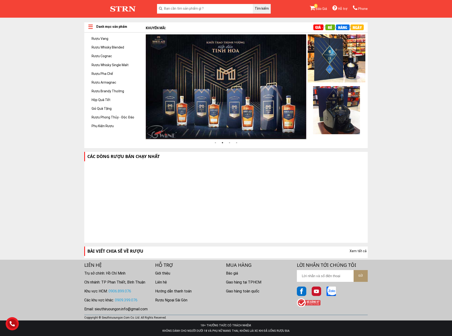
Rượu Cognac (102, 56)
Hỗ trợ (342, 9)
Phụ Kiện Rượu (103, 126)
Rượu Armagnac (104, 82)
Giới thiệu (162, 273)
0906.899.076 (120, 291)
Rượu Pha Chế (102, 74)
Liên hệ (161, 282)
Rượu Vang (100, 38)
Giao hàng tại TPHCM (243, 282)
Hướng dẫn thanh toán (173, 291)
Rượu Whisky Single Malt (110, 65)
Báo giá (232, 273)
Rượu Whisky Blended (108, 47)
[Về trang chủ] (122, 9)
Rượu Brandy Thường (108, 91)
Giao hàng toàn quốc (242, 291)
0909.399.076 (126, 300)
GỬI (360, 275)
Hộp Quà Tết (101, 100)
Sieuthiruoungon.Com (116, 317)
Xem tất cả (358, 251)
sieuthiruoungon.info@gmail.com (121, 309)
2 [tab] (222, 142)
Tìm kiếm (262, 8)
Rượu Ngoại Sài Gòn (171, 300)
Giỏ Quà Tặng (102, 108)
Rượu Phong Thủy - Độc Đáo (113, 117)
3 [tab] (229, 142)
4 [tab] (236, 142)
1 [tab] (215, 142)
